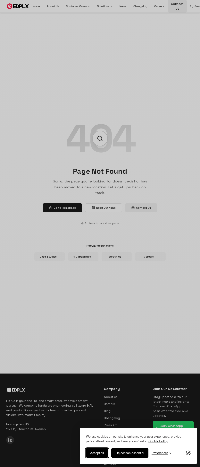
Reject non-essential (130, 453)
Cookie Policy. (158, 441)
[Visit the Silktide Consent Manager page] (188, 453)
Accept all (97, 453)
